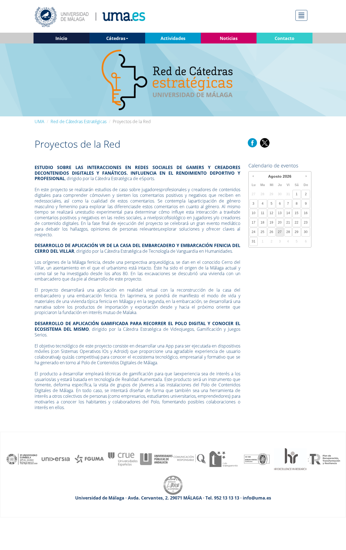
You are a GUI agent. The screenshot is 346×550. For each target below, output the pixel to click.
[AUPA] (156, 459)
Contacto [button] (284, 38)
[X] (264, 143)
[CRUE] (123, 459)
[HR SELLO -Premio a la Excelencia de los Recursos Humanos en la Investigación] (290, 459)
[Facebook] (252, 143)
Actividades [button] (173, 38)
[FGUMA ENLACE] (89, 459)
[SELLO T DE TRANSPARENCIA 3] (223, 459)
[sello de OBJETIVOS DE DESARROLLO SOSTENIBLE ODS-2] (22, 459)
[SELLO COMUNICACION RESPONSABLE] (190, 459)
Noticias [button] (229, 38)
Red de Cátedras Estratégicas (79, 121)
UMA (39, 121)
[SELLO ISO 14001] (257, 459)
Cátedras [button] (115, 38)
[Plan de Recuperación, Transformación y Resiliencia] (324, 459)
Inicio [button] (61, 38)
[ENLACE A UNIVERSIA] (55, 459)
